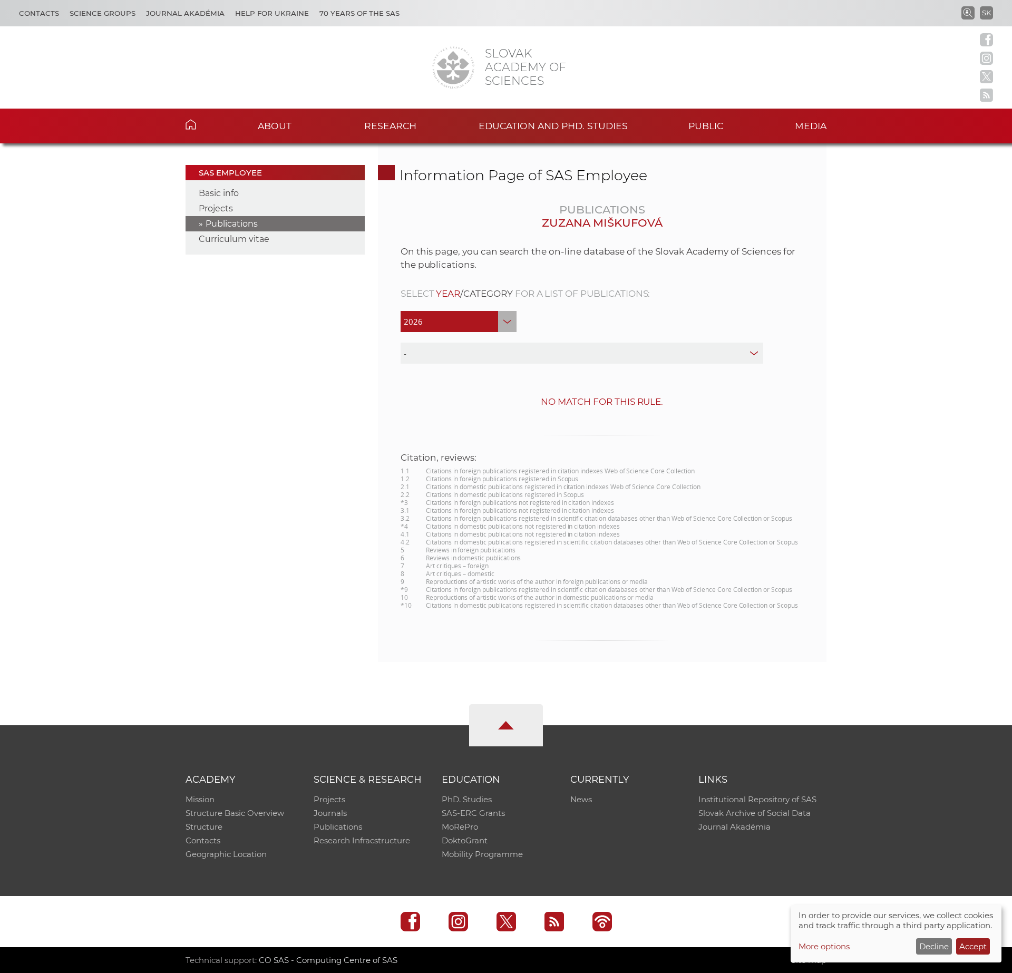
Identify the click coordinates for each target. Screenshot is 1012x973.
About (274, 125)
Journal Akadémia (185, 13)
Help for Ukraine (272, 13)
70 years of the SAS (359, 13)
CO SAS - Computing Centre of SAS (328, 960)
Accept (973, 946)
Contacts (39, 13)
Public (705, 125)
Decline (934, 946)
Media (810, 125)
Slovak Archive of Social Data (754, 813)
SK (986, 12)
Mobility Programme (482, 854)
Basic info (219, 193)
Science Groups (102, 13)
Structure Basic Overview (235, 813)
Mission (200, 799)
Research (390, 125)
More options (824, 946)
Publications (232, 224)
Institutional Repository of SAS (757, 799)
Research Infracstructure (362, 840)
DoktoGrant (465, 840)
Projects (216, 208)
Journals (330, 813)
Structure (204, 827)
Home (207, 124)
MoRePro (460, 827)
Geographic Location (226, 854)
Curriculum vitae (234, 239)
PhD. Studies (467, 799)
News (581, 799)
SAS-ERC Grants (473, 813)
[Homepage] (453, 67)
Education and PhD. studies (553, 125)
